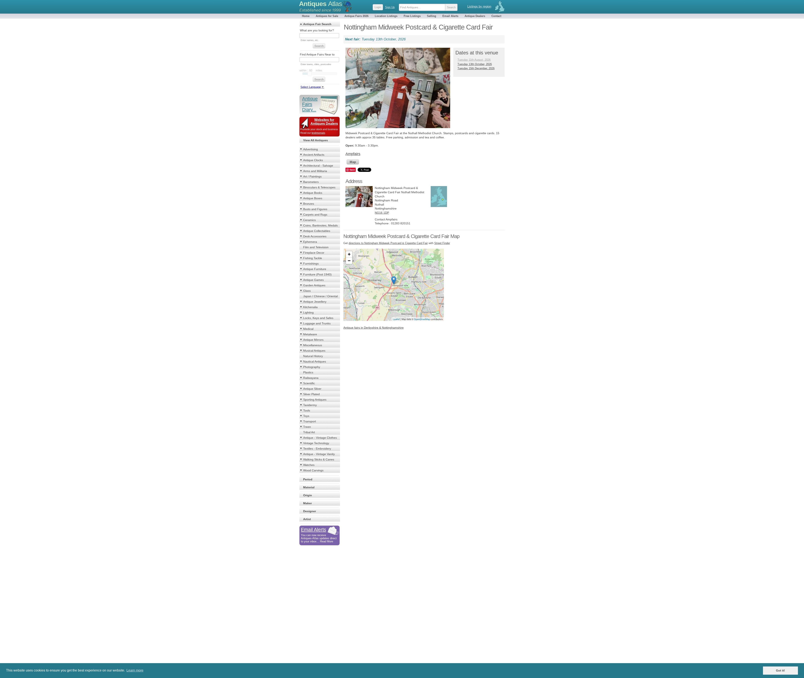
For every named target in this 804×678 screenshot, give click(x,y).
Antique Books (312, 192)
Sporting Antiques (314, 399)
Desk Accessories (314, 236)
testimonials (318, 132)
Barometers (311, 182)
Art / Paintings (312, 176)
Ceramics (309, 220)
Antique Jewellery (314, 301)
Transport (309, 421)
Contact (496, 16)
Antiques (320, 4)
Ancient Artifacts (313, 154)
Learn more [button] (134, 670)
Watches (308, 465)
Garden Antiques (314, 285)
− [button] (349, 260)
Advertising (310, 149)
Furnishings (311, 263)
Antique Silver (312, 388)
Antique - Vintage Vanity (319, 454)
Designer (309, 511)
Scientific (309, 383)
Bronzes (308, 203)
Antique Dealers (475, 16)
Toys (306, 416)
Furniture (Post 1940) (317, 274)
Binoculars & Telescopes (319, 187)
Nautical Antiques (314, 361)
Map (353, 162)
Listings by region (479, 6)
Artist (307, 519)
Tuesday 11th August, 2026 (474, 59)
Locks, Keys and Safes (318, 318)
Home (305, 16)
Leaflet (396, 319)
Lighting (308, 312)
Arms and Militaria (315, 171)
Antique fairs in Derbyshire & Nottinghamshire (373, 327)
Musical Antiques (314, 350)
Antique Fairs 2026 (356, 16)
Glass (307, 290)
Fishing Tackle (312, 258)
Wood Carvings (313, 470)
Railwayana (310, 378)
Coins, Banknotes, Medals (320, 225)
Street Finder (442, 243)
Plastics (308, 372)
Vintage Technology (316, 443)
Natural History (313, 356)
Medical (308, 329)
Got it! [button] (780, 670)
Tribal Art (309, 432)
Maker (307, 503)
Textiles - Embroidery (317, 448)
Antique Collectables (316, 231)
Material (308, 487)
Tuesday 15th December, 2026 (476, 68)
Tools (306, 410)
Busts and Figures (315, 209)
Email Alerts (450, 16)
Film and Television (316, 247)
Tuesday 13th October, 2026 (474, 64)
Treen (307, 426)
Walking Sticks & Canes (318, 459)
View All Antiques (315, 140)
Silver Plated (311, 394)
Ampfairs (352, 154)
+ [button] (349, 254)
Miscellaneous (312, 345)
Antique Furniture (314, 269)
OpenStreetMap (422, 319)
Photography (311, 367)
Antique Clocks (313, 160)
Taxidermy (310, 405)
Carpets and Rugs (315, 214)
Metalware (310, 334)
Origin (307, 495)
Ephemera (310, 241)
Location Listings (386, 16)
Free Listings (412, 16)
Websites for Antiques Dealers (324, 121)
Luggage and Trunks (317, 323)
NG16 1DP (382, 212)
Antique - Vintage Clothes (320, 437)
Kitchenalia (310, 307)
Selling (431, 16)
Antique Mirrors (313, 339)
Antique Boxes (312, 198)
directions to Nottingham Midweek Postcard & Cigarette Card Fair (388, 243)
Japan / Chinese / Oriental (320, 296)
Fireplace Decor (313, 252)
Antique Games (313, 280)
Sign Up (390, 7)
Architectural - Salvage (318, 165)
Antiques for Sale (327, 16)
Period (307, 479)
